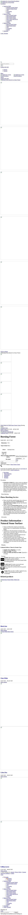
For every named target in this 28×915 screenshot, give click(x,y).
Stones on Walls (7, 425)
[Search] (2, 66)
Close (2, 874)
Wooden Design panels (11, 883)
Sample (8, 12)
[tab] (15, 472)
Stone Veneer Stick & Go (12, 19)
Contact (12, 873)
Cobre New (4, 772)
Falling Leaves (5, 866)
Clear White (4, 678)
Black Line (4, 626)
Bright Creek (4, 429)
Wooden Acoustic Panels (12, 7)
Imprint (12, 872)
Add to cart (3, 463)
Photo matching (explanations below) (8, 456)
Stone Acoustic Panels (11, 15)
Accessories (9, 11)
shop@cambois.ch (15, 470)
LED (7, 10)
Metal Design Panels (11, 25)
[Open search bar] (1, 62)
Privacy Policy (18, 872)
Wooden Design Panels (11, 8)
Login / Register (7, 907)
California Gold (4, 433)
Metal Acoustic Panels (11, 24)
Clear (17, 460)
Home (2, 425)
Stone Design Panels (11, 16)
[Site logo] (10, 1)
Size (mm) (8, 459)
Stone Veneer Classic (11, 18)
